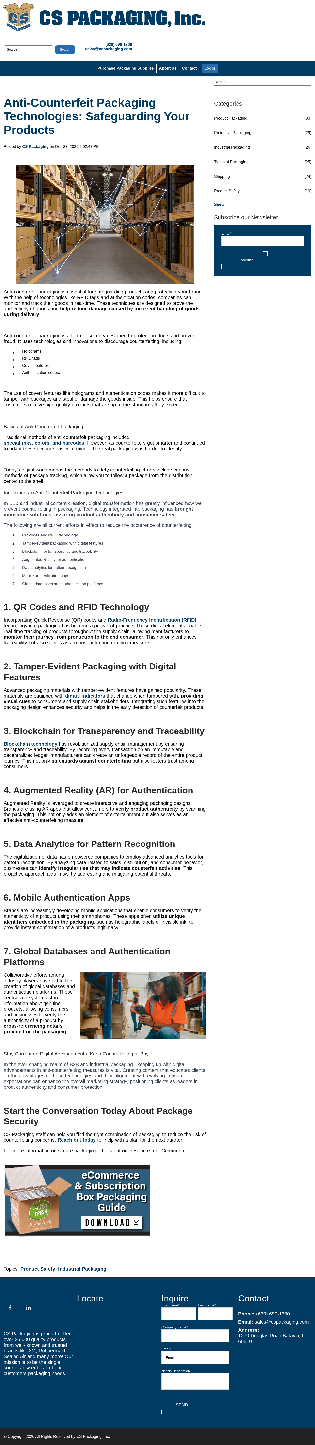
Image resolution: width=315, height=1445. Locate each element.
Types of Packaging (262, 162)
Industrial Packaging (82, 1269)
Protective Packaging (262, 133)
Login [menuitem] (209, 68)
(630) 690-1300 (118, 44)
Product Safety (37, 1269)
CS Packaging (35, 147)
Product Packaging (262, 118)
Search (65, 49)
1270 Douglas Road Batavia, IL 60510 (272, 1338)
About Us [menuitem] (168, 68)
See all (220, 204)
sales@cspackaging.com (108, 49)
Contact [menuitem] (189, 68)
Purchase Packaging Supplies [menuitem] (125, 68)
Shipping (262, 176)
